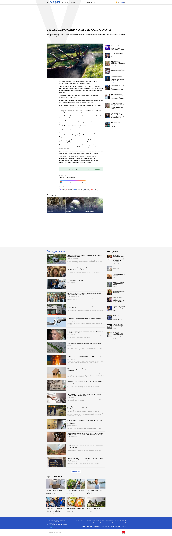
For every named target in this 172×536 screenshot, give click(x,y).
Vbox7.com (83, 520)
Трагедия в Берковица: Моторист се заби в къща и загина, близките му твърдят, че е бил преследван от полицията (85, 433)
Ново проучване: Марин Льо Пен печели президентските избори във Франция (85, 331)
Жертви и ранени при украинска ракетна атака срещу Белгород (84, 357)
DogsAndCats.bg (109, 520)
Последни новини (57, 251)
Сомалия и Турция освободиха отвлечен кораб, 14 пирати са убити (117, 124)
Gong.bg (89, 520)
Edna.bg (116, 522)
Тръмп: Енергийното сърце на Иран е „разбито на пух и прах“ (117, 55)
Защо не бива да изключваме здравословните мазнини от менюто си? (76, 510)
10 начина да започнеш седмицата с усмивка (119, 291)
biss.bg (112, 81)
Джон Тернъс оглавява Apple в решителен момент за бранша (83, 407)
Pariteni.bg (110, 522)
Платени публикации (115, 526)
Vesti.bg (55, 2)
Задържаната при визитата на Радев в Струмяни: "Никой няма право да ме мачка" (118, 63)
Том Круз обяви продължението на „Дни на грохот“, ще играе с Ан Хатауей (118, 299)
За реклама (89, 526)
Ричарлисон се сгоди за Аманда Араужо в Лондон (118, 69)
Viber (62, 189)
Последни (65, 2)
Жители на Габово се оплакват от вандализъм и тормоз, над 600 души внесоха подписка (84, 293)
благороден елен (71, 177)
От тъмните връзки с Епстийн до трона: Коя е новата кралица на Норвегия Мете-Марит (118, 96)
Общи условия (97, 526)
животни (62, 177)
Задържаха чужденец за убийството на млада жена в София (119, 326)
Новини (49, 25)
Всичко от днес (76, 471)
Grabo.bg (104, 522)
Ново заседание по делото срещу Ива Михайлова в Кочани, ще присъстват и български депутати (85, 459)
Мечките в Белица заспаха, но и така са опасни (93, 210)
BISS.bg (124, 520)
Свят (80, 2)
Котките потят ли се (118, 267)
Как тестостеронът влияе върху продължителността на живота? (96, 492)
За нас (83, 526)
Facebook (87, 189)
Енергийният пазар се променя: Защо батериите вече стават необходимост (117, 78)
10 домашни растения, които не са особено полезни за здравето (75, 492)
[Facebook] (125, 528)
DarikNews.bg (95, 520)
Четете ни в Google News (58, 527)
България (73, 2)
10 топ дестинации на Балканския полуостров (94, 509)
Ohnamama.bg (90, 522)
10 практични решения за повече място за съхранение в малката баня (55, 492)
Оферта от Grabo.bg (71, 282)
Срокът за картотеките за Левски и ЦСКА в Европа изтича (118, 317)
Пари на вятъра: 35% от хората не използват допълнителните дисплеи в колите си (117, 87)
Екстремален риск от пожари (119, 275)
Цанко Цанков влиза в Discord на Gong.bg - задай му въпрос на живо (119, 308)
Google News (79, 189)
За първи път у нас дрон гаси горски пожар (118, 283)
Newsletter (70, 189)
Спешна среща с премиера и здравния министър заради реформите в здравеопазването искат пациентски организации (84, 422)
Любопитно (88, 2)
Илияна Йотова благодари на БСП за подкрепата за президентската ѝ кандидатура (83, 268)
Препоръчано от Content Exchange (98, 516)
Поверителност (105, 526)
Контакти (124, 526)
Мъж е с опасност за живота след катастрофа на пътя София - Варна (83, 306)
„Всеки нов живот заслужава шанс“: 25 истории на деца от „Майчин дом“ (85, 382)
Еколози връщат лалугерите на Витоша (55, 210)
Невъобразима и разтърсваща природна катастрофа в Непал (84, 344)
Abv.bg (77, 520)
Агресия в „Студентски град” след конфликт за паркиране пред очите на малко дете (119, 334)
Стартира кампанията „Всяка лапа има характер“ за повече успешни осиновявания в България (118, 258)
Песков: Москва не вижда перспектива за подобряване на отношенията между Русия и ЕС (117, 106)
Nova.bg (102, 520)
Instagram (95, 189)
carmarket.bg (113, 90)
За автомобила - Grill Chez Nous (76, 280)
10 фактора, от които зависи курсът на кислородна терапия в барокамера (55, 510)
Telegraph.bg (123, 522)
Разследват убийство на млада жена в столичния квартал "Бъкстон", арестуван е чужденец (118, 47)
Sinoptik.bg (98, 522)
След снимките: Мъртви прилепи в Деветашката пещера (73, 210)
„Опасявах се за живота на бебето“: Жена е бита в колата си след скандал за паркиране (84, 319)
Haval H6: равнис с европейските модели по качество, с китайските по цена (84, 255)
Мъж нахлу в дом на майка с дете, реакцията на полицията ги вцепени (85, 369)
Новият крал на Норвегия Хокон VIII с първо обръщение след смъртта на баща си (117, 115)
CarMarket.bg (118, 520)
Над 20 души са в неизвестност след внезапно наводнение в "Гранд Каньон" (85, 446)
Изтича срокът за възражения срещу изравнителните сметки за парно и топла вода (84, 394)
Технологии (69, 258)
